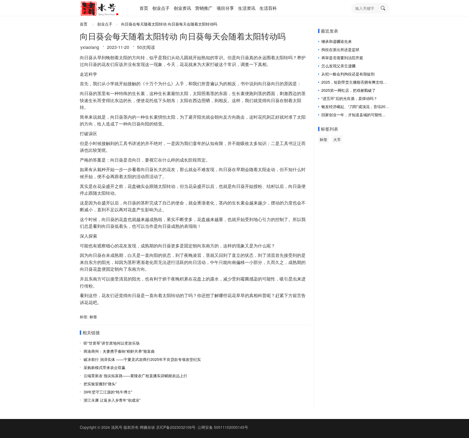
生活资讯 (246, 8)
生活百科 (268, 8)
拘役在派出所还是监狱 (340, 49)
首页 (144, 8)
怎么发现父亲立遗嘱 (338, 65)
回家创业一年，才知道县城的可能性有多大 (357, 114)
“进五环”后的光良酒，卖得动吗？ (349, 98)
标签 (93, 316)
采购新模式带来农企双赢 (104, 367)
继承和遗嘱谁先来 (336, 41)
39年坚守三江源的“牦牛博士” (108, 392)
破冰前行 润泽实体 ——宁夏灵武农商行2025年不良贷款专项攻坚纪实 (142, 359)
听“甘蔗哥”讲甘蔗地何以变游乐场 (112, 343)
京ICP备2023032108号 (175, 427)
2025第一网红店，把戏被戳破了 (348, 90)
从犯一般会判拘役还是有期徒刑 (348, 74)
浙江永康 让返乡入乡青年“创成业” (112, 400)
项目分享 (225, 8)
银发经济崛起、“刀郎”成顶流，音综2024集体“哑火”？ (366, 106)
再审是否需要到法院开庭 (342, 57)
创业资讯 (182, 8)
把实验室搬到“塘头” (100, 383)
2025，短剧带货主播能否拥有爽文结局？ (356, 82)
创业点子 (161, 8)
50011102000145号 (231, 427)
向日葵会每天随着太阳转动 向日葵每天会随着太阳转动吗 (169, 24)
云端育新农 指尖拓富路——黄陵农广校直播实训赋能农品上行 (135, 375)
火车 (337, 139)
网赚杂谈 (147, 427)
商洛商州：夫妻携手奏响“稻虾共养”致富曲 (119, 351)
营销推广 (204, 8)
